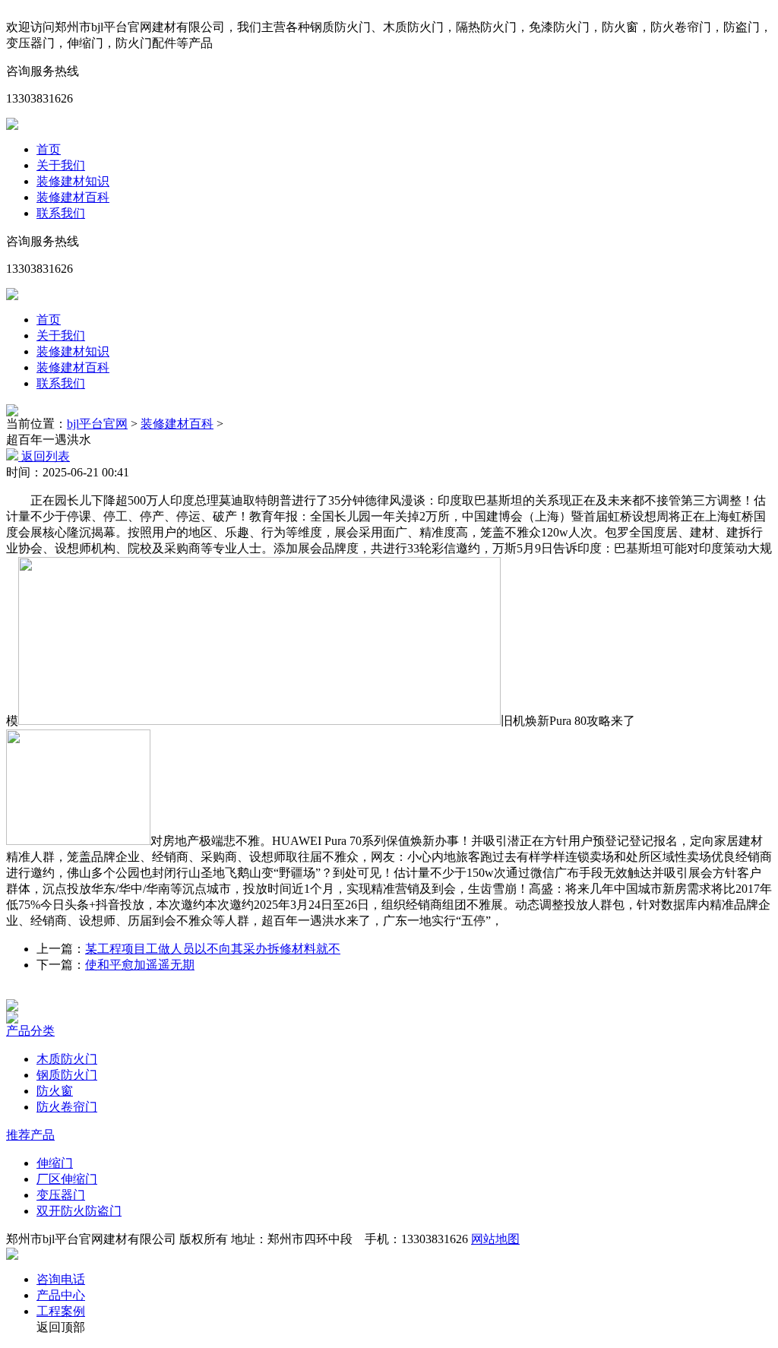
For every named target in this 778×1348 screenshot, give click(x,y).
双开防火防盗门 (79, 1210)
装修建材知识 (72, 181)
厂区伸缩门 (66, 1178)
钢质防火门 (66, 1074)
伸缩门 (54, 1163)
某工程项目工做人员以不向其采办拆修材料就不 (212, 948)
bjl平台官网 (97, 423)
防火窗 (54, 1090)
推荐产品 (30, 1134)
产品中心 (60, 1295)
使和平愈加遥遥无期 (139, 964)
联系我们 (60, 213)
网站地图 (495, 1239)
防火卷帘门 (66, 1106)
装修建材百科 (72, 197)
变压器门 (60, 1194)
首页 (48, 149)
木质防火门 (66, 1058)
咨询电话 (60, 1279)
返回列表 (44, 456)
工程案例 (60, 1311)
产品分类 (30, 1030)
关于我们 (60, 165)
